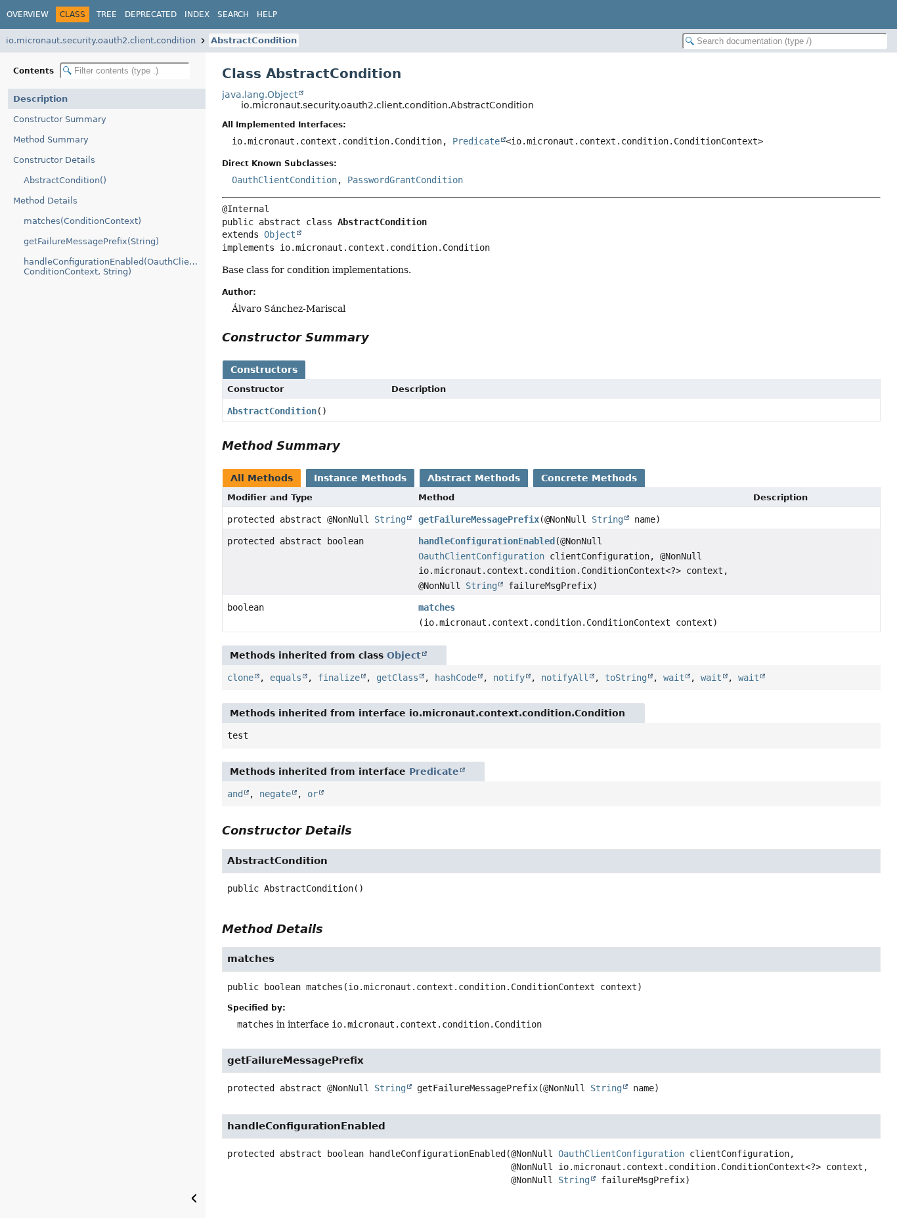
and (235, 794)
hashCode (456, 677)
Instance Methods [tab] (360, 478)
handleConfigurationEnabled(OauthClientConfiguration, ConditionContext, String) (115, 266)
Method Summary (51, 139)
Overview (28, 14)
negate (275, 794)
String (390, 519)
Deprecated (151, 14)
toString (626, 677)
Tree (107, 14)
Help (267, 14)
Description (40, 99)
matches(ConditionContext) (82, 221)
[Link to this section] (378, 337)
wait (673, 677)
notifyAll (564, 677)
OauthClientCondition (284, 180)
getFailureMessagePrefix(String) (91, 241)
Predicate (476, 141)
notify (509, 677)
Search (233, 14)
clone (240, 677)
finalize (339, 677)
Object (279, 234)
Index (197, 14)
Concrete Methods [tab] (589, 478)
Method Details (45, 201)
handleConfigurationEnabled (486, 541)
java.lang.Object (259, 94)
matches (436, 607)
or (312, 794)
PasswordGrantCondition (405, 180)
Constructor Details (54, 160)
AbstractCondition (254, 40)
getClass (397, 677)
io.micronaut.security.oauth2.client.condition (101, 40)
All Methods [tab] (261, 478)
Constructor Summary (59, 119)
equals (285, 677)
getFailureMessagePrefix (478, 519)
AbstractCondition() (65, 180)
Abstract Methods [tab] (473, 478)
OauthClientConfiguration (481, 556)
